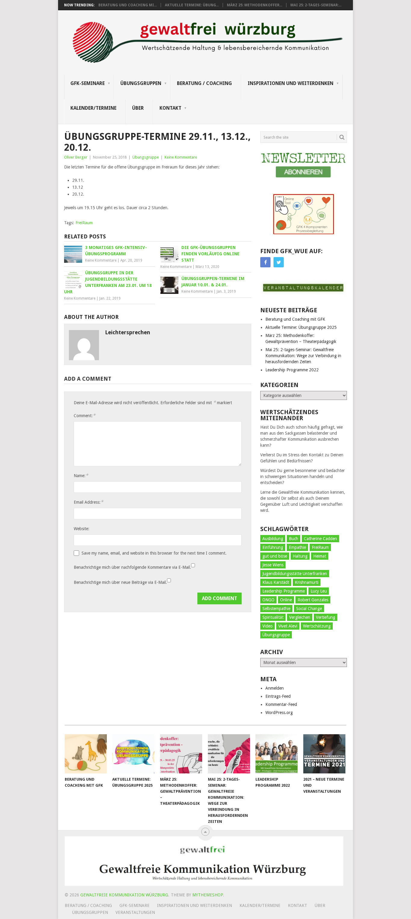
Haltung (300, 556)
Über (138, 108)
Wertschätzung (317, 626)
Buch (293, 538)
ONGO (268, 599)
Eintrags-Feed (278, 696)
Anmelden (274, 688)
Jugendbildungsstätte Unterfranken (294, 573)
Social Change (309, 608)
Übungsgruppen (140, 83)
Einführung (272, 547)
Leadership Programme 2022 (292, 369)
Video (267, 626)
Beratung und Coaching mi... (127, 5)
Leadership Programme (283, 591)
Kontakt (170, 108)
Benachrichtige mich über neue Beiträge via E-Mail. (120, 582)
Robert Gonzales (313, 599)
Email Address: (88, 502)
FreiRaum (84, 222)
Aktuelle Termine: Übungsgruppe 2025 (301, 327)
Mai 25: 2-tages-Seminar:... (315, 5)
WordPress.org (279, 712)
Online (286, 599)
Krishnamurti (306, 582)
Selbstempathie (276, 608)
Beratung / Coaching (204, 83)
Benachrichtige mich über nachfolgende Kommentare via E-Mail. (132, 567)
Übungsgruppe (145, 157)
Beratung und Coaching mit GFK (295, 319)
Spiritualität (272, 617)
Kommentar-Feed (281, 704)
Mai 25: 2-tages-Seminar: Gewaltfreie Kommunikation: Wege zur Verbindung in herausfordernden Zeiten (303, 355)
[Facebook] (265, 262)
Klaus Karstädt (275, 582)
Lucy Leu (319, 591)
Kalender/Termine (93, 108)
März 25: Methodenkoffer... (254, 5)
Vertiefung (325, 617)
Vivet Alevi (287, 626)
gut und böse (274, 556)
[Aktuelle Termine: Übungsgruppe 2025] (133, 753)
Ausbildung (272, 538)
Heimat (319, 556)
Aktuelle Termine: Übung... (192, 5)
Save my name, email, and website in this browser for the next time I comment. (154, 553)
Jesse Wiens (272, 564)
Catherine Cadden (320, 538)
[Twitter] (278, 262)
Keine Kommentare (181, 157)
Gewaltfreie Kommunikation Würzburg (124, 894)
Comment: (84, 415)
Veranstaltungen (135, 912)
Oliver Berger (75, 157)
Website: (81, 528)
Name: (81, 475)
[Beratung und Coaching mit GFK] (86, 753)
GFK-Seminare (87, 83)
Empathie (297, 547)
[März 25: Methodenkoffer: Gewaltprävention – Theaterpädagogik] (181, 753)
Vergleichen (299, 617)
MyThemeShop (207, 894)
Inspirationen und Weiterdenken (290, 83)
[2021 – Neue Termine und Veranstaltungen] (324, 753)
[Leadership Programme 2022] (276, 753)
